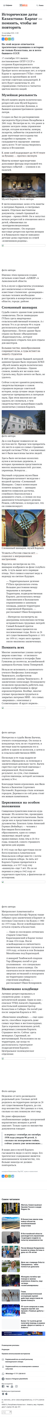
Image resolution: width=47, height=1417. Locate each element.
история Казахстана (9, 1171)
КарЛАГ (20, 1171)
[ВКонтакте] (3, 39)
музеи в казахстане (31, 1171)
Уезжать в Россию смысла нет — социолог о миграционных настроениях (20, 556)
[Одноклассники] (6, 39)
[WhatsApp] (9, 39)
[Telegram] (12, 39)
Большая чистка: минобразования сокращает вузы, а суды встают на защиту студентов (21, 351)
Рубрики (8, 5)
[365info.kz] (23, 5)
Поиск (40, 5)
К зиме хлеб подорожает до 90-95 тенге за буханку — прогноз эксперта (23, 154)
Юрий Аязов (6, 35)
